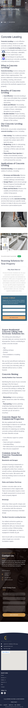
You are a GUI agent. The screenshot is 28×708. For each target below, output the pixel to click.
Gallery (2, 679)
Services (3, 677)
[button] (26, 3)
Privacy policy (14, 702)
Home (2, 675)
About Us (3, 682)
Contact (3, 686)
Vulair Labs (21, 706)
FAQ (2, 684)
